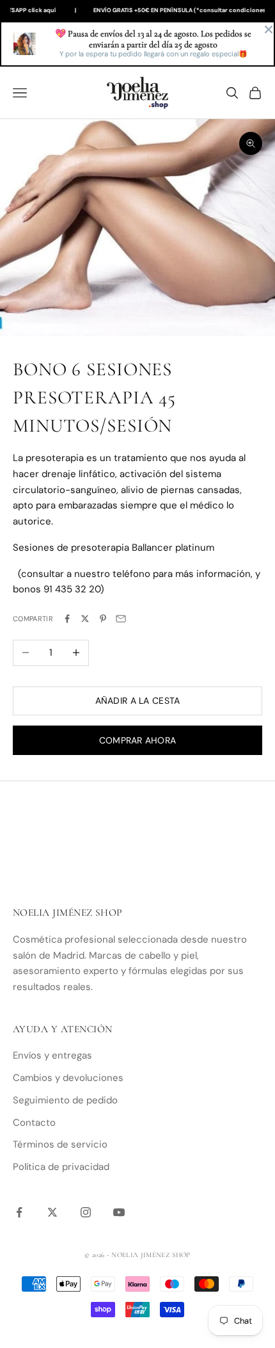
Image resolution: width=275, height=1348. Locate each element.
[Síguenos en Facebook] (19, 1212)
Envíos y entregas (52, 1055)
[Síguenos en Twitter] (52, 1212)
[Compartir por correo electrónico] (121, 618)
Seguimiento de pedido (65, 1100)
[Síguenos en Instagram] (85, 1212)
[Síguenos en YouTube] (119, 1212)
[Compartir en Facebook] (67, 618)
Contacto (34, 1122)
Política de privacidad (61, 1166)
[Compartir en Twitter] (85, 618)
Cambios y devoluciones (68, 1077)
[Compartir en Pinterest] (103, 618)
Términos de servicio (60, 1144)
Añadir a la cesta (137, 700)
